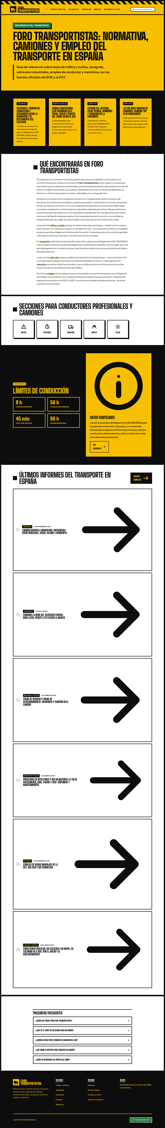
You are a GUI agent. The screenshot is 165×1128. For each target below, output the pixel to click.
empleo (50, 273)
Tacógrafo (73, 9)
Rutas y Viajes (93, 1090)
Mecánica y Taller (112, 9)
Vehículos (86, 9)
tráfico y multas (57, 225)
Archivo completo (137, 478)
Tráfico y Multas (57, 9)
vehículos (54, 257)
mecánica (42, 264)
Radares (91, 1085)
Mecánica (60, 1104)
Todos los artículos (95, 1100)
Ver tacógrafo (97, 447)
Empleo (97, 9)
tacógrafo (44, 241)
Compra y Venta (94, 1095)
